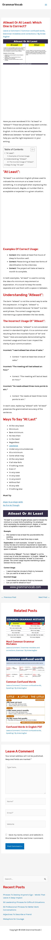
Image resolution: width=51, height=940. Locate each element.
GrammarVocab (12, 4)
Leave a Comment (11, 30)
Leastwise (13, 445)
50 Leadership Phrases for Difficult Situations (24, 902)
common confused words (21, 681)
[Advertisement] (25, 94)
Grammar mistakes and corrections (19, 33)
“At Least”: (10, 153)
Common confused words (33, 30)
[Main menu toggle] (46, 4)
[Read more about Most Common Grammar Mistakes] (25, 627)
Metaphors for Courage (13, 919)
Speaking (9, 688)
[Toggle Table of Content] (31, 150)
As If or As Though (11, 505)
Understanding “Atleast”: (16, 159)
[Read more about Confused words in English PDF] (25, 709)
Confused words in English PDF (24, 726)
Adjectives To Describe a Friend (17, 914)
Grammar (19, 650)
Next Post (44, 597)
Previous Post (8, 597)
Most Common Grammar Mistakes (20, 642)
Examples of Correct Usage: (19, 156)
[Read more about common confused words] (25, 667)
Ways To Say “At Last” (15, 165)
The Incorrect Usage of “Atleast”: (21, 162)
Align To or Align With (13, 502)
